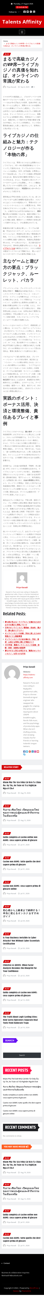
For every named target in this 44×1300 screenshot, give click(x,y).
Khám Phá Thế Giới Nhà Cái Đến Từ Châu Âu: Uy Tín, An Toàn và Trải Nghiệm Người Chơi (22, 785)
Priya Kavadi (11, 87)
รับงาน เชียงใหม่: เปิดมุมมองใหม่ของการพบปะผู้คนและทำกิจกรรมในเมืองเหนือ (21, 813)
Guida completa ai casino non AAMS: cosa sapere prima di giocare (20, 994)
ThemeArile (26, 1291)
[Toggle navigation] (22, 32)
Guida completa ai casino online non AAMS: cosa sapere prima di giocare (20, 838)
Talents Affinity (22, 21)
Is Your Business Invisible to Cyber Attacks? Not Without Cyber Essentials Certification (21, 941)
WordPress (34, 1288)
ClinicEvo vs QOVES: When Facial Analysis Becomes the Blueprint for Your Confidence (20, 968)
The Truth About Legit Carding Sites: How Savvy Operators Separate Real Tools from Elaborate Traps (20, 1020)
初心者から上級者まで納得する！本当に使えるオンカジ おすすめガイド (21, 913)
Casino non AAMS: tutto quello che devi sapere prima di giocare (21, 863)
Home (5, 41)
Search (9, 1040)
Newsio (16, 1291)
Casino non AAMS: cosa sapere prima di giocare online (21, 887)
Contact (7, 1263)
